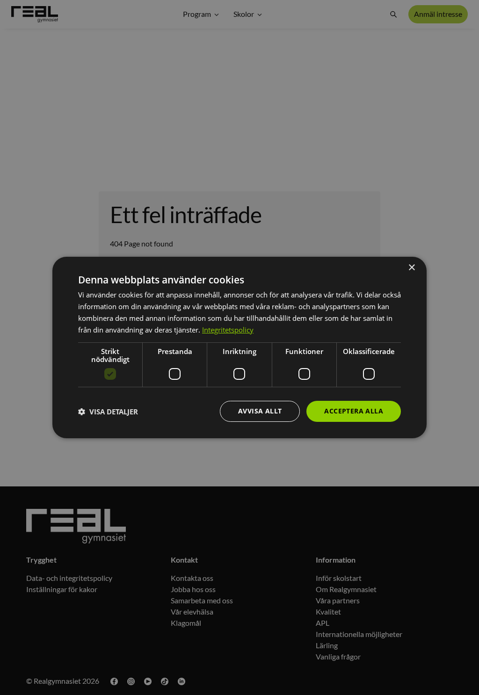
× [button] (411, 267)
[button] (108, 411)
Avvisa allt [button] (260, 410)
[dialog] (239, 347)
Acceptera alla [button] (353, 410)
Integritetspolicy (228, 329)
